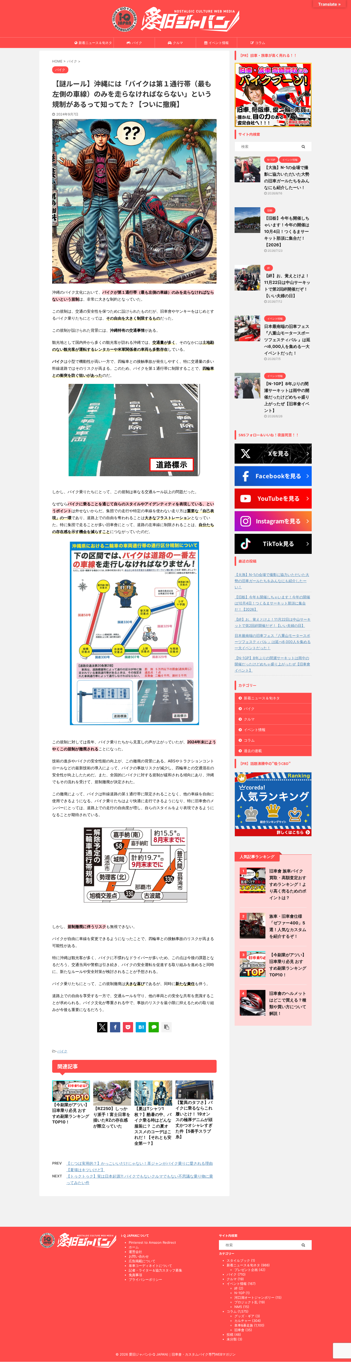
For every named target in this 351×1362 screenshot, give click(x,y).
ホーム (134, 1247)
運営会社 (135, 1252)
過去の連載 (253, 750)
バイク (137, 43)
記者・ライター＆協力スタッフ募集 (155, 1270)
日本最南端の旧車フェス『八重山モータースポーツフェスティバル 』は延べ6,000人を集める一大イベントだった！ (287, 340)
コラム (260, 43)
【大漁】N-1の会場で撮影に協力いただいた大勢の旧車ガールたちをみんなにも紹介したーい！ (272, 580)
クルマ (178, 43)
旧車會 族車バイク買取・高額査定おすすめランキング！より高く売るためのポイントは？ (287, 884)
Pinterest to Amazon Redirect (152, 1242)
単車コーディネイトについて (150, 1266)
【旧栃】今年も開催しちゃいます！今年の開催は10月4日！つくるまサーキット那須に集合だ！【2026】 (286, 231)
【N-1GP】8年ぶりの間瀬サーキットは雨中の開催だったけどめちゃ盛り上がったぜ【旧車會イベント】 (286, 397)
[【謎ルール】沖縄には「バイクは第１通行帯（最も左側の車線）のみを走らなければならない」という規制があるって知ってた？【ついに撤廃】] (141, 1027)
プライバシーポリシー (145, 1279)
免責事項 (135, 1275)
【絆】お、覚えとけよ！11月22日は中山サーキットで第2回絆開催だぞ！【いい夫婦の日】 (273, 622)
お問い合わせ (139, 1256)
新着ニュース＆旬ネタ (95, 43)
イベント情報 (219, 43)
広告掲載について (142, 1261)
